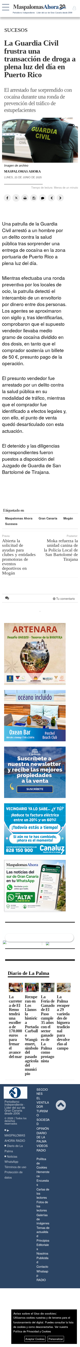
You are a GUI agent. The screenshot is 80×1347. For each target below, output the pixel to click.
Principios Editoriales (43, 1244)
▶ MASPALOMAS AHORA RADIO (15, 1135)
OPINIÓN (43, 1128)
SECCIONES (42, 1091)
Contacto (42, 1266)
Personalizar (56, 1339)
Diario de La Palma (28, 973)
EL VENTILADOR (43, 1102)
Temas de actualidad (43, 1231)
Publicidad (42, 1260)
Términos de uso (15, 1167)
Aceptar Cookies (35, 1339)
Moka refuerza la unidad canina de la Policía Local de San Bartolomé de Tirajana (61, 550)
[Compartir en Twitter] (16, 198)
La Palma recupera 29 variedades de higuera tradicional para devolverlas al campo (63, 1022)
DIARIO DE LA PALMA (42, 1137)
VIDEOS (42, 1145)
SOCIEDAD (43, 1121)
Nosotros (42, 1253)
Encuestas (43, 1182)
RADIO (41, 1150)
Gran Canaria (48, 518)
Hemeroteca (43, 1174)
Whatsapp (42, 1273)
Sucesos (11, 524)
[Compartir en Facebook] (7, 197)
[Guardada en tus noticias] (33, 197)
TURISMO (42, 1113)
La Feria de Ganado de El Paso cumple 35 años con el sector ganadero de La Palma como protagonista (48, 1028)
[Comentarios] (42, 197)
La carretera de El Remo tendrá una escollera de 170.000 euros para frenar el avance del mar (15, 1026)
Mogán (68, 518)
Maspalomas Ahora (18, 518)
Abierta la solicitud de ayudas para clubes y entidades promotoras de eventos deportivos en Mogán (19, 557)
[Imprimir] (25, 197)
